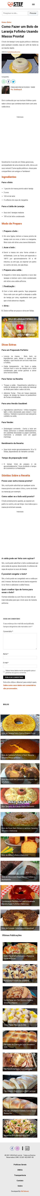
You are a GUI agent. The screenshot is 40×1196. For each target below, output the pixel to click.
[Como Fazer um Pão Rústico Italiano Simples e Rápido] (20, 995)
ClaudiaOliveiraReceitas (13, 52)
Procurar (33, 13)
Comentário (8, 631)
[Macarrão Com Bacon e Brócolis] (20, 1128)
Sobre (20, 1186)
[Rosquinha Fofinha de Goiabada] (20, 973)
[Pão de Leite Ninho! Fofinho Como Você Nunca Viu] (20, 1106)
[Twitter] (13, 81)
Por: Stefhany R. (16, 89)
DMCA (20, 1170)
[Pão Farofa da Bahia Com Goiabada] (20, 1062)
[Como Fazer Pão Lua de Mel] (20, 1017)
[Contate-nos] (27, 1148)
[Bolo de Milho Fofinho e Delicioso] (20, 847)
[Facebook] (8, 81)
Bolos (9, 22)
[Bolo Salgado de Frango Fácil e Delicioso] (20, 798)
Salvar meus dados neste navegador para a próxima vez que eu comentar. (20, 672)
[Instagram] (17, 1148)
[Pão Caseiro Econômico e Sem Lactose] (20, 1084)
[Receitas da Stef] (15, 4)
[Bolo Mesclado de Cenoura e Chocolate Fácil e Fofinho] (20, 773)
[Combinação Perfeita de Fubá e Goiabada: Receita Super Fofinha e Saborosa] (20, 895)
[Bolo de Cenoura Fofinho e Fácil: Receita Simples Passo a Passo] (20, 749)
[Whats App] (3, 81)
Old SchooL (25, 1191)
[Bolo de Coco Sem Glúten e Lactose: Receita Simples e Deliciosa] (20, 822)
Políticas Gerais (20, 1165)
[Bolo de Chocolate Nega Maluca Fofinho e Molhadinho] (20, 871)
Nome (5, 654)
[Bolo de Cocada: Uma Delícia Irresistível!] (20, 920)
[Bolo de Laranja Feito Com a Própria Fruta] (20, 725)
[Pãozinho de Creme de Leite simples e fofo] (20, 1040)
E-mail (6, 663)
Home (4, 22)
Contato (20, 1181)
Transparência (20, 1175)
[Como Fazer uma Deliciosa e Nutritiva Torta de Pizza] (20, 951)
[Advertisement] (20, 138)
